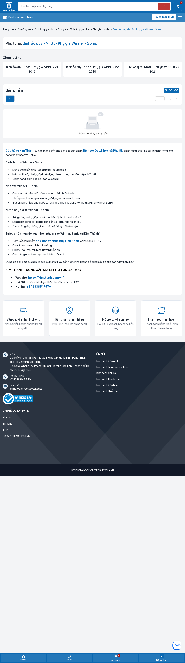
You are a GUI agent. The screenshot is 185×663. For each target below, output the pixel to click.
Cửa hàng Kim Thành (20, 150)
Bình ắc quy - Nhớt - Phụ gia (50, 29)
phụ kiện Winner (47, 241)
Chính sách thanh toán (108, 379)
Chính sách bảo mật (106, 361)
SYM (5, 429)
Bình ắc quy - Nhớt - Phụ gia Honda (89, 29)
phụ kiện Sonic (69, 241)
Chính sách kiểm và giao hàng (112, 367)
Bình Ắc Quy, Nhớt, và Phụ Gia (103, 150)
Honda (7, 417)
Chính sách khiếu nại (106, 391)
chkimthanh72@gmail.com (26, 389)
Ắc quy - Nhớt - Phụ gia (16, 435)
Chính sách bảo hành (107, 385)
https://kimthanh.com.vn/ (46, 277)
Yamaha (7, 423)
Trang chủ (8, 29)
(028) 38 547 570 (20, 379)
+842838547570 (39, 286)
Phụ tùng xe (24, 29)
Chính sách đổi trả (105, 373)
